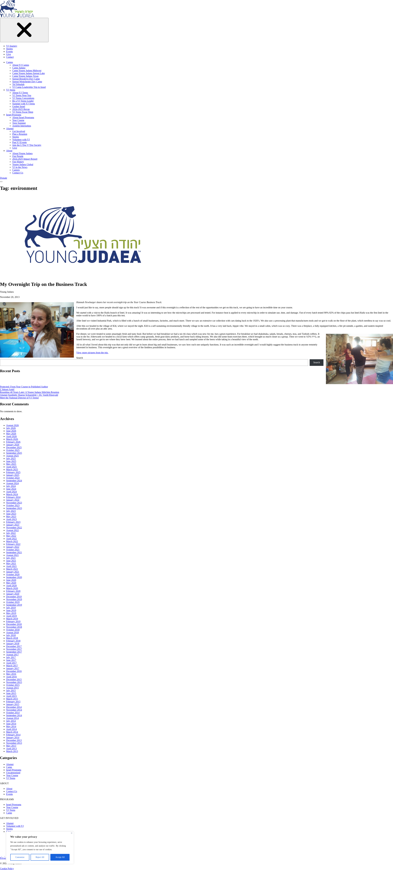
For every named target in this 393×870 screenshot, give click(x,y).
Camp (9, 767)
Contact (10, 57)
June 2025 (11, 461)
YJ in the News (19, 167)
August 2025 (12, 455)
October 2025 (12, 450)
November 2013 (14, 743)
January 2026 (12, 444)
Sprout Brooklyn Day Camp (26, 79)
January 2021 (12, 571)
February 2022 (13, 544)
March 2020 (12, 588)
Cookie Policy (7, 868)
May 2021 (11, 563)
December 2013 (14, 740)
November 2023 (14, 502)
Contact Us (17, 172)
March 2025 (12, 469)
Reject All (40, 857)
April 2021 (11, 566)
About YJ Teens (20, 92)
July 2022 (11, 533)
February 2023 (13, 522)
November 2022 (14, 527)
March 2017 (12, 665)
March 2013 (12, 751)
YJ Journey (11, 46)
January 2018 (12, 643)
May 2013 (11, 745)
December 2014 (14, 707)
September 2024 (14, 480)
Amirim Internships (21, 125)
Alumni (10, 128)
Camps (9, 62)
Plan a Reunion (19, 134)
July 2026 (11, 428)
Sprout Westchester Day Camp (27, 81)
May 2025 (11, 464)
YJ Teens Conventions (23, 98)
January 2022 (12, 547)
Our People (17, 156)
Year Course (18, 120)
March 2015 (12, 699)
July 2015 (11, 690)
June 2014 (11, 723)
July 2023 (11, 511)
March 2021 (12, 569)
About (9, 150)
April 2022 (11, 538)
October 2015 (12, 685)
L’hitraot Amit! (7, 389)
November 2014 (14, 710)
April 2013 (11, 748)
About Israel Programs (23, 117)
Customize (19, 857)
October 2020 (12, 574)
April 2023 (11, 519)
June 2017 (11, 660)
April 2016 (11, 676)
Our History (18, 161)
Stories (9, 48)
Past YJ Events (19, 142)
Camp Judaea (18, 67)
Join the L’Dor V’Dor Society (26, 145)
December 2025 (14, 447)
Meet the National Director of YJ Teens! (19, 397)
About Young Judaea (22, 153)
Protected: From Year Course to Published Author (24, 386)
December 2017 (14, 646)
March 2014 (12, 732)
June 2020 (11, 580)
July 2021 (11, 558)
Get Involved (18, 131)
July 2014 (11, 721)
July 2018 (11, 635)
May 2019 (11, 613)
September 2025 (14, 453)
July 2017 (11, 657)
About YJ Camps (20, 65)
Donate (3, 178)
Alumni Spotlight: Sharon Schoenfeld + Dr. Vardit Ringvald (29, 395)
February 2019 (13, 621)
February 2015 (13, 701)
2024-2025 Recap (21, 109)
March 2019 (12, 618)
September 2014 (14, 715)
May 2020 (11, 582)
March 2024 (12, 494)
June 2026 (11, 431)
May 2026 (11, 433)
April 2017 (11, 663)
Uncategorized (13, 772)
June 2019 (11, 610)
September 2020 (14, 577)
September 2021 (14, 552)
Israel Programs (13, 114)
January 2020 (12, 594)
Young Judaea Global (22, 164)
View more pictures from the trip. (92, 352)
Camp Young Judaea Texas (25, 76)
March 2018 (12, 638)
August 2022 (12, 530)
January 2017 (12, 668)
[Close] (71, 833)
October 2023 (12, 505)
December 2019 (14, 596)
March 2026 (12, 439)
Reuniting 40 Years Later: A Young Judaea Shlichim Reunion (29, 392)
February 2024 (13, 497)
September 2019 (14, 605)
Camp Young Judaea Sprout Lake (28, 73)
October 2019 (12, 602)
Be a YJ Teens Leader (23, 101)
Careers (16, 170)
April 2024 (11, 491)
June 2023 (11, 513)
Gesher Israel (18, 106)
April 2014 (11, 729)
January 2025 (12, 475)
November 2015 (14, 682)
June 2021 (11, 560)
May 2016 (11, 674)
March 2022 (12, 541)
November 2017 (14, 649)
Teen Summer (19, 123)
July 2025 (11, 458)
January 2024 (12, 500)
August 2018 (12, 632)
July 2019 (11, 607)
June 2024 (11, 489)
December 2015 (14, 679)
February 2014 (13, 734)
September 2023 (14, 508)
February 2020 (13, 591)
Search (79, 358)
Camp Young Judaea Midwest (26, 70)
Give (8, 54)
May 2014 (11, 726)
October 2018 (12, 629)
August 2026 (12, 425)
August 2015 (12, 687)
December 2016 (14, 671)
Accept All (60, 857)
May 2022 (11, 536)
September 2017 (14, 652)
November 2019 (14, 599)
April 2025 (11, 466)
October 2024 (12, 478)
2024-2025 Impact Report (24, 159)
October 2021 (12, 549)
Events (9, 51)
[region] (40, 848)
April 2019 (11, 616)
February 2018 (13, 640)
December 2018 (14, 624)
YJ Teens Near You (21, 95)
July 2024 (11, 486)
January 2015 (12, 704)
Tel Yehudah (18, 84)
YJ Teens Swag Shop (22, 112)
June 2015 (11, 693)
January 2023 (12, 524)
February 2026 (13, 442)
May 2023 (11, 516)
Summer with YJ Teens (23, 103)
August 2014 (12, 718)
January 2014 (12, 737)
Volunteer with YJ (21, 139)
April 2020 (11, 585)
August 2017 (12, 654)
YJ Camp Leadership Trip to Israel (29, 87)
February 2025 (13, 472)
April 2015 (11, 696)
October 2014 (12, 712)
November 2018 (14, 627)
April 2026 (11, 436)
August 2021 (12, 555)
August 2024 (12, 483)
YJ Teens (10, 90)
